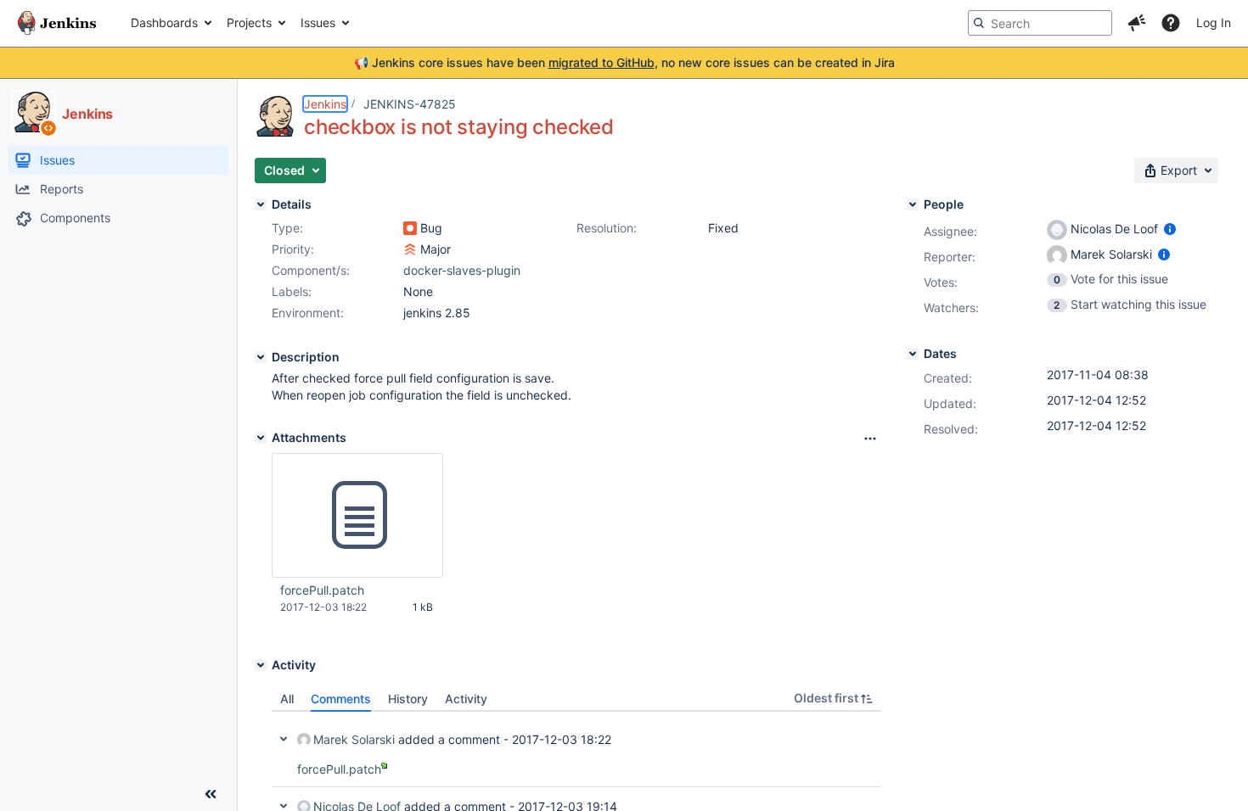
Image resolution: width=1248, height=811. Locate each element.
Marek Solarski (354, 739)
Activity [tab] (466, 698)
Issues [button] (318, 22)
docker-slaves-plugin (461, 270)
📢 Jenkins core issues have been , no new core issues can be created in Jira (624, 62)
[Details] (261, 204)
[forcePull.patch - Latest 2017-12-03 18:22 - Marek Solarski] (357, 516)
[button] (1136, 22)
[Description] (261, 357)
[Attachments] (261, 438)
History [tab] (408, 698)
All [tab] (287, 698)
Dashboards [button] (164, 22)
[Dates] (913, 354)
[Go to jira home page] (56, 23)
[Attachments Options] (870, 438)
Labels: (292, 291)
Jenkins (325, 104)
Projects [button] (249, 22)
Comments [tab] (341, 698)
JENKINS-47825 (409, 104)
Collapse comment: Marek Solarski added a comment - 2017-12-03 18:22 (283, 739)
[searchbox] (1040, 23)
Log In (1213, 22)
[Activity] (261, 665)
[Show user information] (1170, 228)
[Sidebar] (210, 794)
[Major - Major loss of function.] (410, 249)
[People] (913, 204)
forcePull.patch (322, 590)
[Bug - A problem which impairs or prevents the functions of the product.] (410, 228)
